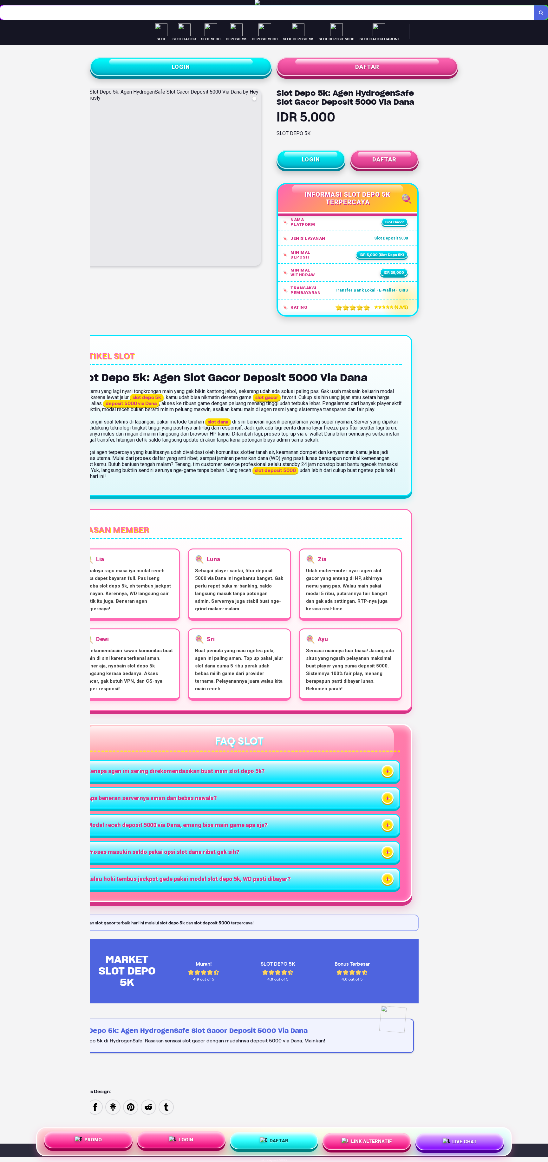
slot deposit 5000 (274, 1160)
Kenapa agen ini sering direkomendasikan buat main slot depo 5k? (176, 771)
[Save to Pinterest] (130, 1107)
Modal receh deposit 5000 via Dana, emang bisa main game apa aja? (177, 825)
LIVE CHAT (464, 1142)
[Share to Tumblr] (166, 1107)
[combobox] (267, 12)
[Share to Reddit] (148, 1107)
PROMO (93, 1141)
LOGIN (181, 66)
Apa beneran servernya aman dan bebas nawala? (152, 798)
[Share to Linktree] (113, 1107)
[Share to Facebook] (95, 1107)
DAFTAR (367, 66)
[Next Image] (256, 178)
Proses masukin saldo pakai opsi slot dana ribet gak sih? (163, 852)
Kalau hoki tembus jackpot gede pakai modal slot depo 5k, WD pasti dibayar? (189, 879)
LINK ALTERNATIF (371, 1142)
